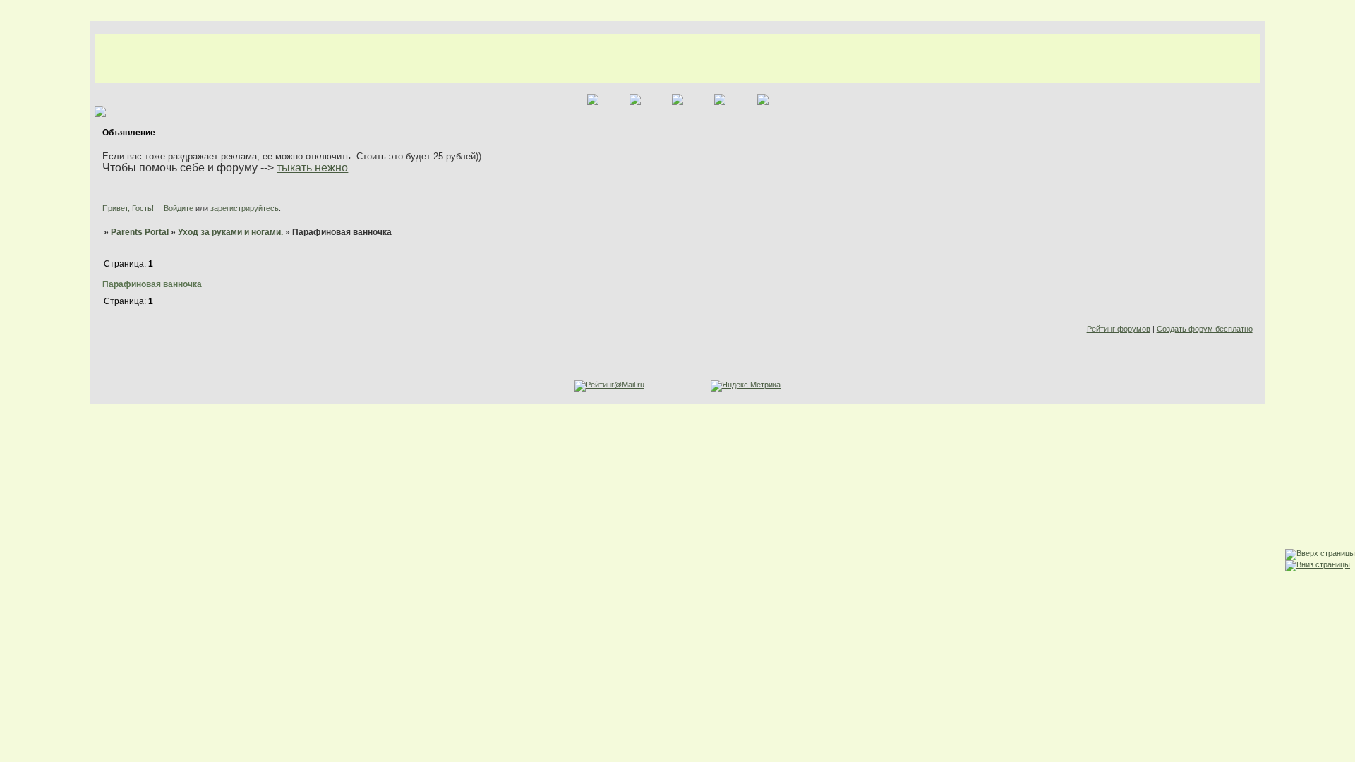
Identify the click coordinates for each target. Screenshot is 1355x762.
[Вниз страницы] (1317, 564)
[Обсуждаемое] (13, 475)
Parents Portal (140, 232)
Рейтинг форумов (1118, 329)
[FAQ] (13, 502)
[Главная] (13, 447)
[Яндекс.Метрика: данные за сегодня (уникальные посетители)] (746, 386)
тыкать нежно (312, 168)
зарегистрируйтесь (244, 208)
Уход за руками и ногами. (230, 232)
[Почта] (13, 558)
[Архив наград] (13, 530)
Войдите (178, 208)
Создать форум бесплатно (1205, 329)
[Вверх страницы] (1320, 553)
